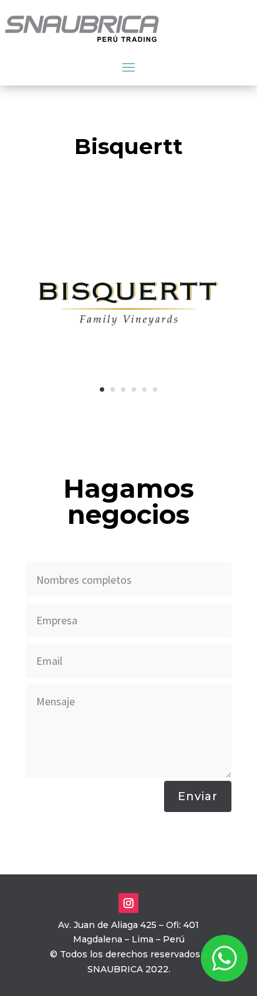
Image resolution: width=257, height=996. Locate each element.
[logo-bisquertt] (128, 403)
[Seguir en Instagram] (128, 903)
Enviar (198, 796)
